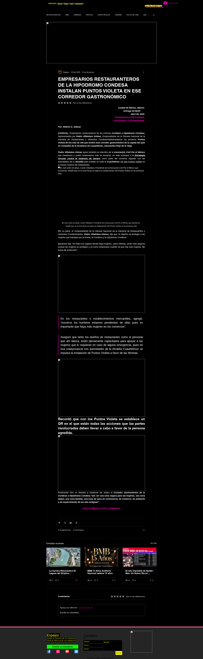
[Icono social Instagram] (58, 651)
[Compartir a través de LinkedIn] (71, 523)
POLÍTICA (89, 15)
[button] (154, 15)
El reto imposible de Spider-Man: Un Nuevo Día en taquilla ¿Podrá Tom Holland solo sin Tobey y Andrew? (139, 572)
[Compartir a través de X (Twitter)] (65, 523)
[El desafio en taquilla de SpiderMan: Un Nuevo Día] (140, 557)
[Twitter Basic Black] (153, 3)
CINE (67, 15)
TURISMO (118, 15)
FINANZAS (77, 15)
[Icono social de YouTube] (67, 651)
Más (144, 15)
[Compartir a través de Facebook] (59, 523)
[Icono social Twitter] (76, 651)
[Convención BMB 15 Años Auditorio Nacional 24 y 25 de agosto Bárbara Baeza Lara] (102, 557)
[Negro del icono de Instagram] (150, 3)
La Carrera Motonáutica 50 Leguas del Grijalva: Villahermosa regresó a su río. (62, 572)
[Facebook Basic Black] (146, 3)
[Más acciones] (143, 72)
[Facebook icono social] (49, 651)
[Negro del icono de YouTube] (157, 3)
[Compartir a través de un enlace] (76, 523)
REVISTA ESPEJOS (53, 15)
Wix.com (111, 658)
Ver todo (153, 543)
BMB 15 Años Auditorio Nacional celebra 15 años (100, 572)
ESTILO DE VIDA (133, 15)
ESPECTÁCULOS (104, 15)
